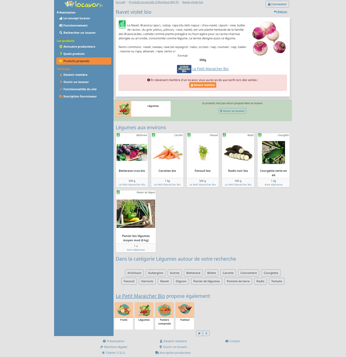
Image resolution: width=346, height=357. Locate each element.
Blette (211, 273)
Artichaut (134, 273)
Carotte (228, 273)
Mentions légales (115, 347)
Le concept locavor (76, 18)
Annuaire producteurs (79, 47)
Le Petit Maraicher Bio (132, 184)
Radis (260, 281)
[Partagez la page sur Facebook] (206, 333)
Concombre (248, 273)
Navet (164, 281)
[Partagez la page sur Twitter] (199, 333)
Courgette (271, 273)
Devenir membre (75, 75)
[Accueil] (84, 4)
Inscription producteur (175, 353)
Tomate (276, 281)
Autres (174, 273)
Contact (234, 341)
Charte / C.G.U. (115, 353)
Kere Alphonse (273, 184)
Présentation (115, 341)
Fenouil (129, 281)
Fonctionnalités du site (80, 89)
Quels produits (74, 54)
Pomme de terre (238, 281)
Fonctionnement (75, 25)
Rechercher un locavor (79, 33)
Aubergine (155, 273)
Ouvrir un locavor (76, 82)
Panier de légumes (206, 281)
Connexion (278, 4)
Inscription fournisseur (80, 96)
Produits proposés (76, 61)
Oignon (181, 281)
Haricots (147, 281)
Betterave (193, 273)
